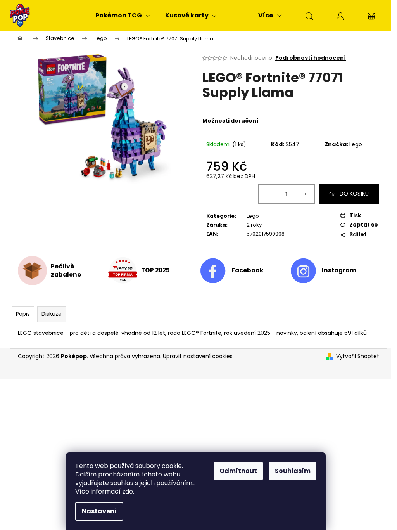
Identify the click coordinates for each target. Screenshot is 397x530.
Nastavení (99, 511)
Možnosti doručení (230, 121)
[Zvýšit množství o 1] (305, 194)
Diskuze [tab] (51, 314)
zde (127, 491)
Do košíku (354, 193)
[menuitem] (122, 15)
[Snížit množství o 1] (268, 194)
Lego (355, 144)
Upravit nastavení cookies (198, 356)
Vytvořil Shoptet (357, 356)
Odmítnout (238, 470)
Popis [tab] (23, 314)
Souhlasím (293, 470)
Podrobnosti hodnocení (310, 58)
